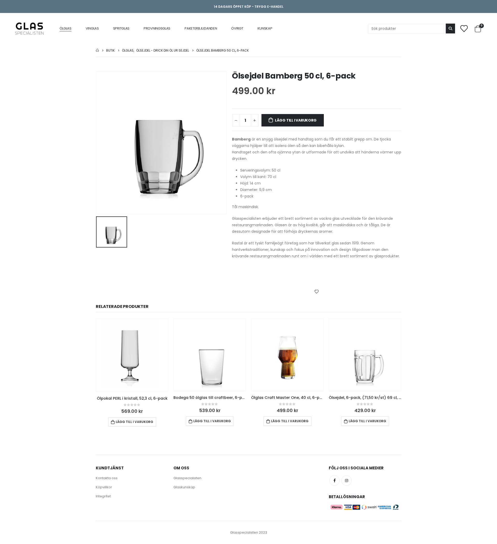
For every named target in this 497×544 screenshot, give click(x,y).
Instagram (346, 480)
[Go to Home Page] (97, 50)
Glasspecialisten (187, 478)
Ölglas (65, 28)
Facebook (334, 480)
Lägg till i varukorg (296, 120)
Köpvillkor (104, 487)
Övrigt (237, 28)
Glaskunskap (184, 487)
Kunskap (265, 28)
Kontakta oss (107, 478)
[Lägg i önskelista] (316, 291)
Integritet (103, 496)
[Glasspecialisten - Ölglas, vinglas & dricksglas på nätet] (29, 28)
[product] (132, 355)
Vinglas (92, 28)
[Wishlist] (464, 28)
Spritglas (121, 28)
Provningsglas (157, 28)
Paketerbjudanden (201, 28)
